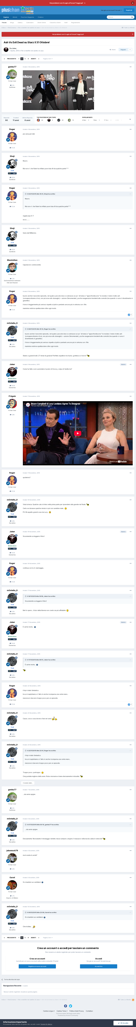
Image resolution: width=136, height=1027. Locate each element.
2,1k (12, 85)
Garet (12, 877)
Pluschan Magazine (27, 17)
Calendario (30, 22)
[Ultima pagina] (38, 58)
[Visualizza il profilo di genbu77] (12, 74)
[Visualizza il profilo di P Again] (12, 403)
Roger (12, 129)
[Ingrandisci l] (58, 90)
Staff (65, 22)
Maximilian (12, 260)
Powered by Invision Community (68, 1015)
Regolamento (75, 22)
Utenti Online (41, 22)
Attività (15, 17)
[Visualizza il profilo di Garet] (12, 885)
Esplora (6, 17)
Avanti (33, 59)
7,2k (12, 278)
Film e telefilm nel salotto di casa (32, 51)
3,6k (13, 344)
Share (113, 49)
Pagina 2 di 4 (47, 59)
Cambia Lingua (48, 1011)
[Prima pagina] (4, 58)
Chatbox (40, 17)
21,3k (13, 148)
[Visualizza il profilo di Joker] (6, 49)
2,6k (13, 869)
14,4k (13, 385)
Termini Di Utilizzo (46, 1024)
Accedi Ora (98, 966)
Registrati (129, 10)
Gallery (20, 22)
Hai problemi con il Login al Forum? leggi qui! (66, 3)
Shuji (12, 156)
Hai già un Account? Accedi (111, 10)
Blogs (12, 22)
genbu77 (12, 67)
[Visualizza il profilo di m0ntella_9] (58, 120)
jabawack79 (12, 850)
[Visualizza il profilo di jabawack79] (12, 858)
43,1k (13, 177)
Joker (14, 48)
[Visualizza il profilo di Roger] (38, 120)
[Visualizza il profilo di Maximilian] (12, 267)
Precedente (11, 59)
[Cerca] (132, 17)
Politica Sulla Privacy (76, 1011)
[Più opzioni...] (130, 67)
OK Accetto (124, 1023)
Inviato (31, 67)
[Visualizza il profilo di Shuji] (12, 164)
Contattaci (89, 1011)
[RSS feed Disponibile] (133, 999)
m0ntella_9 (12, 323)
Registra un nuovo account (37, 966)
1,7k (12, 896)
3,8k (13, 414)
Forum (4, 22)
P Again (12, 396)
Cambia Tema (62, 1011)
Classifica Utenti (55, 22)
